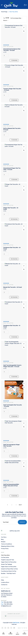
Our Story (3, 537)
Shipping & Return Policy (7, 546)
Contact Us (4, 584)
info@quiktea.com (6, 606)
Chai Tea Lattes (5, 555)
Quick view (23, 31)
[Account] (10, 632)
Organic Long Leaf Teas (7, 559)
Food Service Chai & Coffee (8, 571)
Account (10, 633)
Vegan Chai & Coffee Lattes (8, 562)
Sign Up (22, 522)
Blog (2, 539)
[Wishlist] (24, 632)
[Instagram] (5, 628)
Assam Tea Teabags (6, 564)
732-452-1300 (8, 602)
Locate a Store (5, 582)
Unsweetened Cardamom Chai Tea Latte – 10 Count (11, 49)
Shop (3, 633)
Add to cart (23, 55)
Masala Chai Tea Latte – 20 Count (12, 287)
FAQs (2, 580)
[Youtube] (14, 628)
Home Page (4, 11)
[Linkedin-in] (8, 628)
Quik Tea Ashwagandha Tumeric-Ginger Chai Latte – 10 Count (12, 365)
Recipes (3, 541)
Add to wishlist (23, 27)
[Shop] (3, 632)
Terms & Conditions (6, 544)
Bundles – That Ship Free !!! (8, 573)
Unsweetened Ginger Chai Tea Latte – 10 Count (11, 168)
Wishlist (24, 633)
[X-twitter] (11, 628)
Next (20, 504)
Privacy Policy (4, 548)
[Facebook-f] (2, 628)
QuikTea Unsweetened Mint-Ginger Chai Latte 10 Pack (11, 485)
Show (4, 20)
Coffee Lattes (5, 557)
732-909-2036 (8, 604)
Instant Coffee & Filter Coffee (9, 569)
